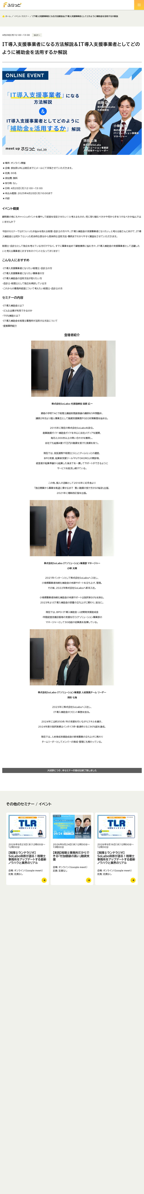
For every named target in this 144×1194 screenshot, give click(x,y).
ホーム (8, 16)
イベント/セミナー (21, 16)
